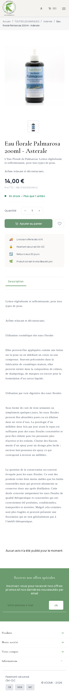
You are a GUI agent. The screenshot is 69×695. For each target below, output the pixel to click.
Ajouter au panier (31, 224)
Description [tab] (16, 281)
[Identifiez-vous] (42, 8)
